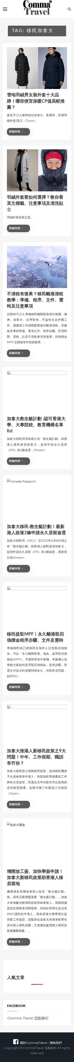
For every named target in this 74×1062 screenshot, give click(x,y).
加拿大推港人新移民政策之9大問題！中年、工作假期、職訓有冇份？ (36, 757)
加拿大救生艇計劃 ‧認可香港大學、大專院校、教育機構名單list (36, 425)
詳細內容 (14, 131)
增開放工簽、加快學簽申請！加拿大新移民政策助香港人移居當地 (35, 877)
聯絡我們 (56, 1043)
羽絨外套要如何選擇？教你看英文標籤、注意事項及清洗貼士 (35, 203)
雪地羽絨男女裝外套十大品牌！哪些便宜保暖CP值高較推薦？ (36, 101)
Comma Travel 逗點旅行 (27, 1018)
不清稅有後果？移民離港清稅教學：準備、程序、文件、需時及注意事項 (35, 300)
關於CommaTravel (33, 1043)
